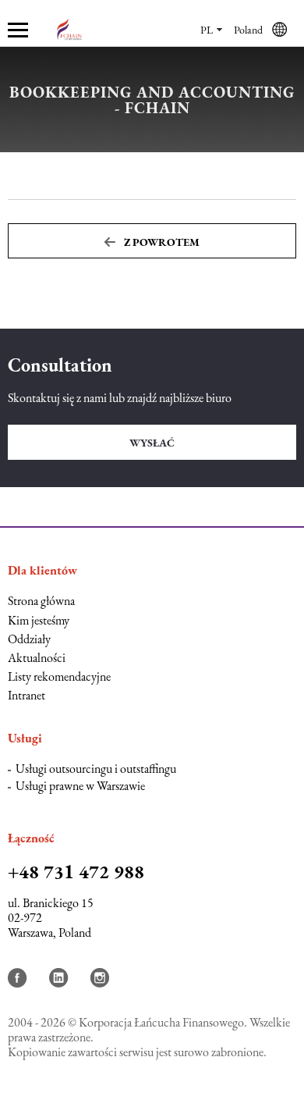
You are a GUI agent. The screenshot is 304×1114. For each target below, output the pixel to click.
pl (206, 30)
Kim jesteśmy (38, 620)
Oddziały (29, 639)
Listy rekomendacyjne (59, 676)
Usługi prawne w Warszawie (80, 786)
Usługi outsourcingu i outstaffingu (96, 768)
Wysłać (152, 443)
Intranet (26, 695)
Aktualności (36, 658)
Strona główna (41, 601)
